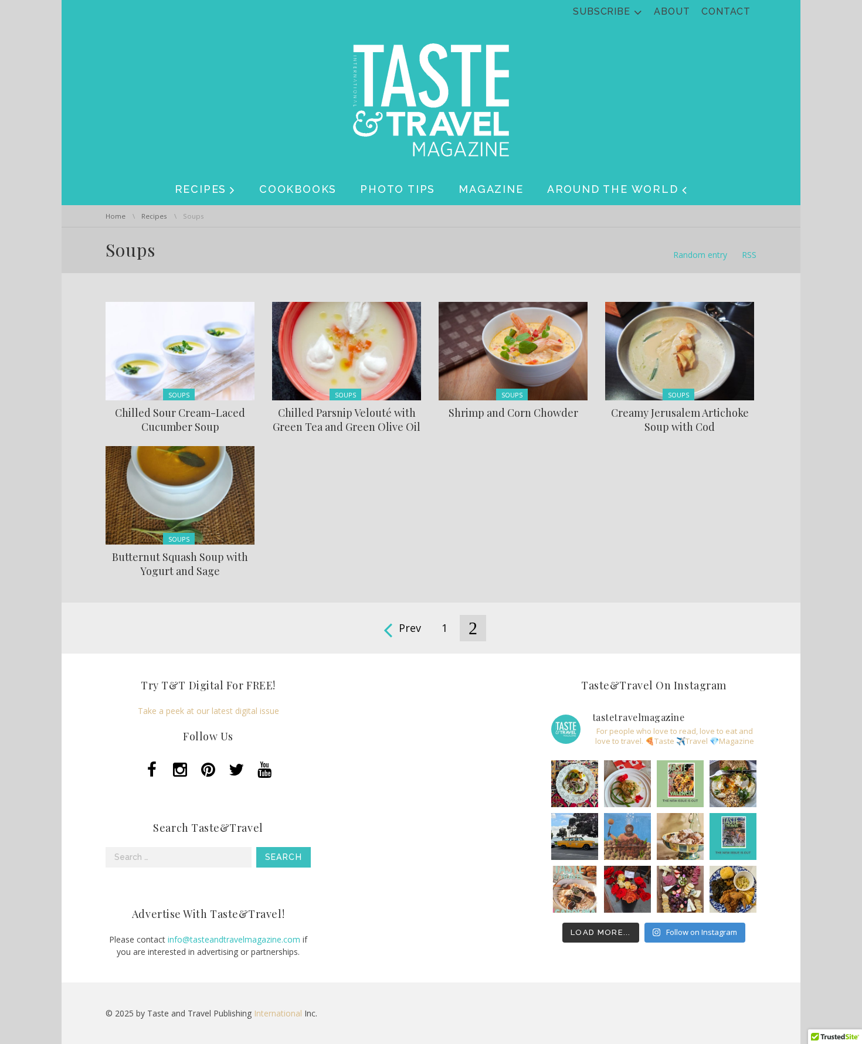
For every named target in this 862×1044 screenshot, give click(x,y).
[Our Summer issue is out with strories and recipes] (680, 783)
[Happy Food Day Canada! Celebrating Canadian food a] (627, 783)
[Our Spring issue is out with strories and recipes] (733, 836)
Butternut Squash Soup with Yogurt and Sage (180, 564)
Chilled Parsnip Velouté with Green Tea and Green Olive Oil (346, 420)
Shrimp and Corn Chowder (513, 413)
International (278, 1013)
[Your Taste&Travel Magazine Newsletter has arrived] (574, 889)
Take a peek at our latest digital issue (208, 710)
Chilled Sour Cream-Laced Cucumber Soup (180, 420)
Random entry (700, 254)
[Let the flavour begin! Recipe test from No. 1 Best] (574, 783)
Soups (178, 394)
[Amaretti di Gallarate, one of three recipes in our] (680, 836)
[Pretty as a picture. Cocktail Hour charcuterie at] (680, 889)
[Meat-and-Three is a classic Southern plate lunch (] (733, 889)
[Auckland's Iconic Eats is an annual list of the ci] (733, 783)
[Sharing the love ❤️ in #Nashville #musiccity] (627, 889)
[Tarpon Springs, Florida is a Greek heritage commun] (627, 836)
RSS (749, 254)
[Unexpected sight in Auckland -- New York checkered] (574, 836)
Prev (410, 628)
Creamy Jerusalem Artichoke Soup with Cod (680, 420)
